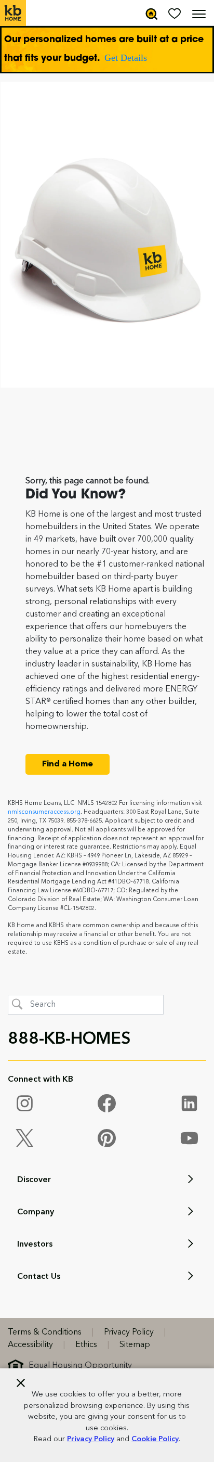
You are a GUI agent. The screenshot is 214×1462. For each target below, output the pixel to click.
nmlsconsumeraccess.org (44, 812)
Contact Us (38, 1277)
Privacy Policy (90, 1439)
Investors (34, 1244)
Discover (34, 1180)
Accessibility (30, 1345)
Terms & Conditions (45, 1332)
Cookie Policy (155, 1439)
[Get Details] (107, 50)
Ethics (86, 1345)
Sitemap (134, 1345)
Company (35, 1212)
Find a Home (67, 764)
